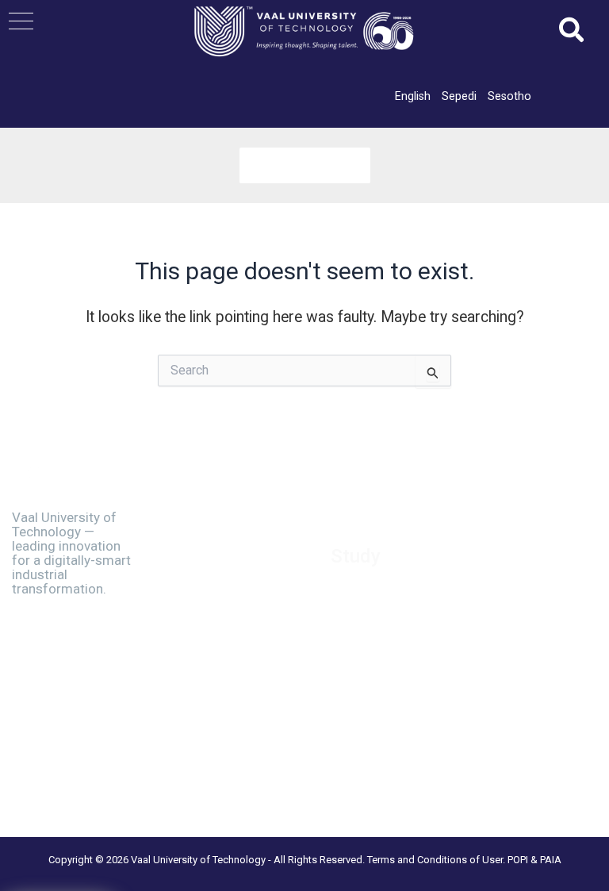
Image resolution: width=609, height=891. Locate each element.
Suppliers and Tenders (228, 552)
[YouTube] (99, 777)
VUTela (348, 713)
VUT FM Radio (207, 665)
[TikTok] (64, 777)
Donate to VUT (209, 611)
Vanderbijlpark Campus (230, 706)
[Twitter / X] (55, 760)
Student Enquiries (375, 693)
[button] (21, 21)
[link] (413, 96)
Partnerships (203, 572)
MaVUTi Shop (206, 592)
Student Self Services (386, 672)
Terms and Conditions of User (435, 860)
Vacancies (197, 532)
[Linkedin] (90, 760)
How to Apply (365, 593)
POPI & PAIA (534, 860)
